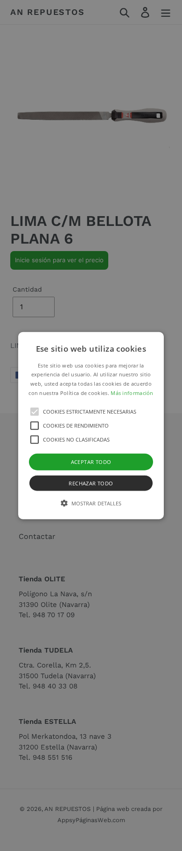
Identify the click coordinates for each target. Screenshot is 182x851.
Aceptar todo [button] (91, 461)
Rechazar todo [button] (91, 483)
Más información (132, 392)
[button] (91, 425)
